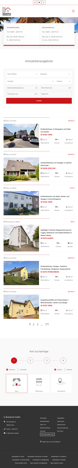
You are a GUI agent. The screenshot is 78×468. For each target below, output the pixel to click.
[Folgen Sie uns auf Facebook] (44, 2)
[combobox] (30, 81)
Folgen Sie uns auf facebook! (51, 442)
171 (47, 324)
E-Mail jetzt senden (12, 433)
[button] (22, 74)
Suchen (39, 101)
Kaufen (59, 370)
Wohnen (12, 370)
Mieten (69, 370)
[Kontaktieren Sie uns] (35, 2)
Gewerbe (23, 370)
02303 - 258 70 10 (12, 429)
